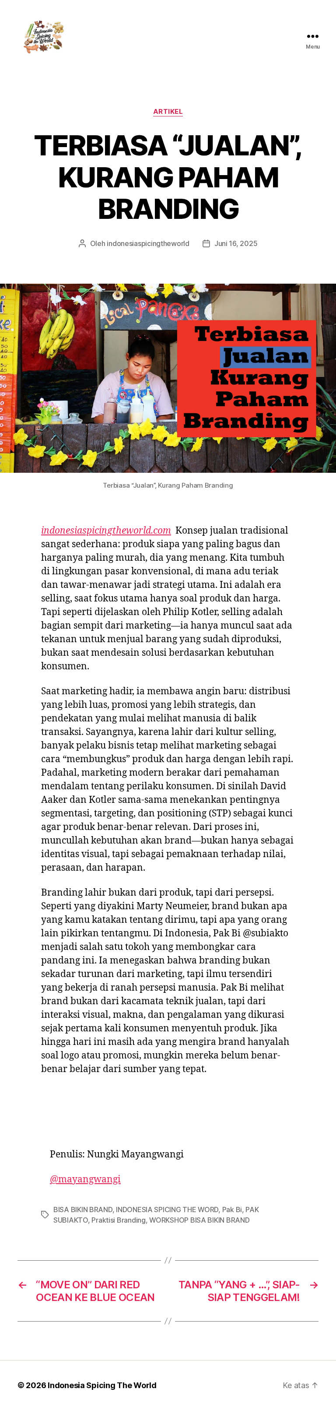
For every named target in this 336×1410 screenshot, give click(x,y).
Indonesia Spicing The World (102, 1385)
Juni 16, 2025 (236, 243)
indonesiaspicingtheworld (148, 243)
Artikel (168, 112)
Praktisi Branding (118, 1220)
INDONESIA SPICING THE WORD (167, 1209)
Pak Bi (232, 1209)
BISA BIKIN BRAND (82, 1209)
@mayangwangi (85, 1179)
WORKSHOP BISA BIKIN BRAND (199, 1220)
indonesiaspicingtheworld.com (106, 531)
